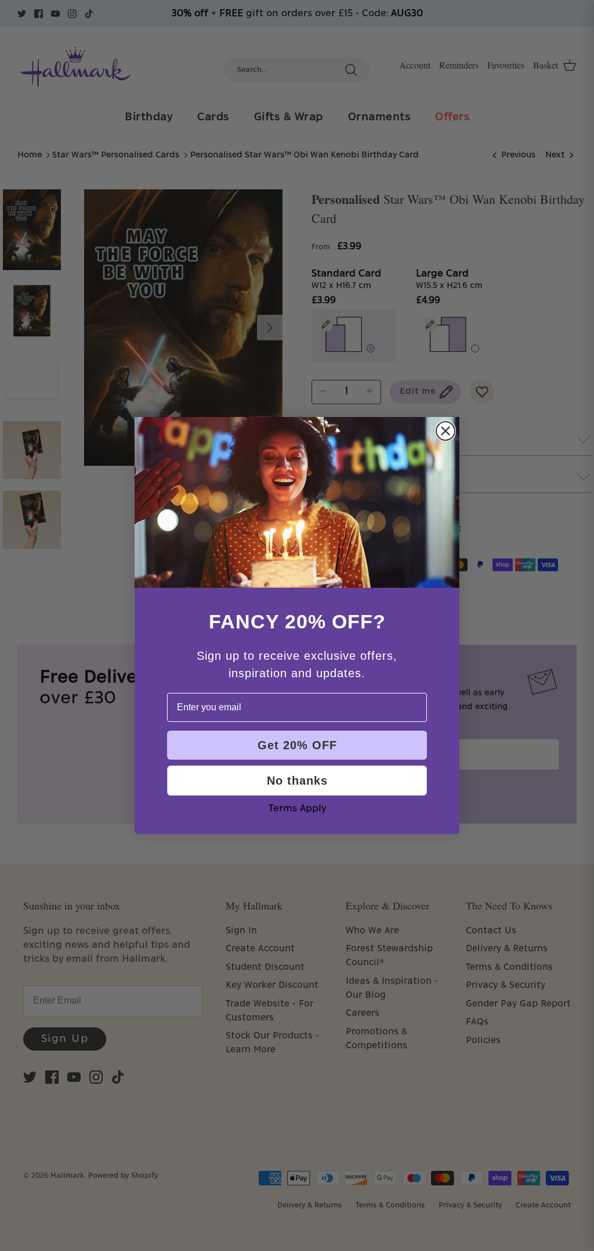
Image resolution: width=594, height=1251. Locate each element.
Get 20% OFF (297, 745)
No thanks (297, 780)
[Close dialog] (445, 431)
